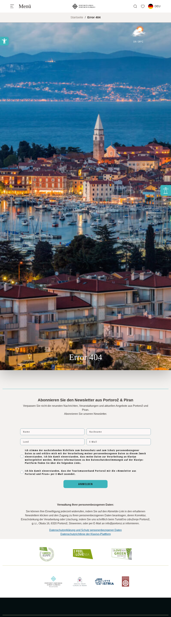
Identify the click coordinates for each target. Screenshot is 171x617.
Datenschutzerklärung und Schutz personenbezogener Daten (85, 530)
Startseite (76, 17)
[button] (4, 41)
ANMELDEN (85, 484)
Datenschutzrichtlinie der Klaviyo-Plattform (85, 534)
